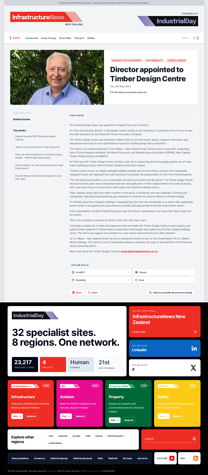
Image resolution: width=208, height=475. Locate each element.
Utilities (91, 38)
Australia (62, 436)
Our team (127, 458)
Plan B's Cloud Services (68, 471)
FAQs (100, 458)
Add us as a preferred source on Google (172, 292)
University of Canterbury (126, 60)
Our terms (142, 458)
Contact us (39, 458)
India (87, 436)
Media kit (31, 416)
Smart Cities (65, 38)
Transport (79, 38)
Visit (15, 416)
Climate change (176, 60)
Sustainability (154, 60)
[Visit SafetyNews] (172, 386)
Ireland (98, 436)
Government (31, 38)
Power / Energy (48, 38)
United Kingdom (116, 436)
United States (55, 443)
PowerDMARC (108, 471)
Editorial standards (82, 458)
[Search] (194, 38)
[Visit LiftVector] (74, 386)
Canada (76, 436)
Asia (51, 436)
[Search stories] (194, 438)
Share (79, 292)
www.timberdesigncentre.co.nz (139, 251)
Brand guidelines (20, 458)
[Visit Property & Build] (123, 386)
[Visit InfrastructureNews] (25, 386)
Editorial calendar (59, 458)
